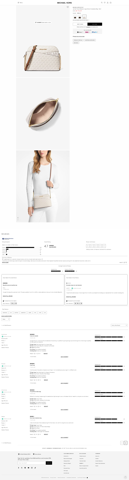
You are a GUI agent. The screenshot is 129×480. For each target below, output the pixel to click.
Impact (96, 465)
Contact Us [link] (66, 456)
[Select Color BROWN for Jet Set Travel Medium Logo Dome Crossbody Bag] (80, 17)
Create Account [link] (83, 456)
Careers (96, 458)
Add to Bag (80, 24)
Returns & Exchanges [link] (68, 458)
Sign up (49, 463)
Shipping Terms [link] (67, 460)
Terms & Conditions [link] (61, 477)
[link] (18, 468)
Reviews (76, 42)
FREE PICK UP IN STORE (79, 36)
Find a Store (37, 454)
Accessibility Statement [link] (71, 477)
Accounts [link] (81, 458)
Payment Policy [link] (67, 468)
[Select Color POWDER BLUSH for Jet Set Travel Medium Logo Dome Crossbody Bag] (75, 17)
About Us (97, 456)
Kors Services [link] (66, 473)
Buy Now (95, 24)
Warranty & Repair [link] (67, 463)
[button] (125, 477)
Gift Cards (66, 470)
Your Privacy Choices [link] (81, 477)
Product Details (78, 40)
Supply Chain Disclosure (100, 463)
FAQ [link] (64, 465)
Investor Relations (98, 460)
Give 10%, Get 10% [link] (83, 468)
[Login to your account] (107, 2)
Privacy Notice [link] (53, 477)
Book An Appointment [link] (84, 465)
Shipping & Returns (90, 40)
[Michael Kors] (64, 2)
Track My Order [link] (83, 460)
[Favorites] (104, 2)
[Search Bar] (101, 2)
